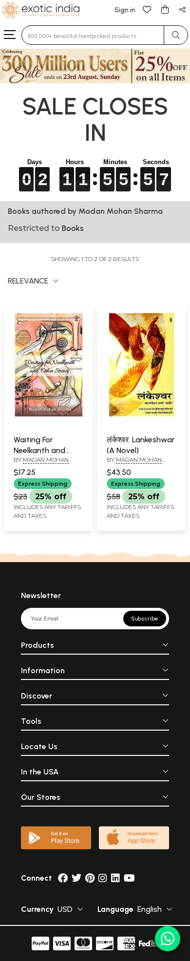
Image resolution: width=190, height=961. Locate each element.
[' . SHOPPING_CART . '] (165, 9)
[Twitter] (76, 878)
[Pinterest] (90, 878)
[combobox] (92, 35)
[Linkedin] (115, 878)
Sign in (124, 10)
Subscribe (144, 618)
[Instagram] (102, 878)
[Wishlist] (147, 9)
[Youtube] (129, 878)
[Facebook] (63, 878)
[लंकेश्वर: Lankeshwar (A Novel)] (141, 414)
